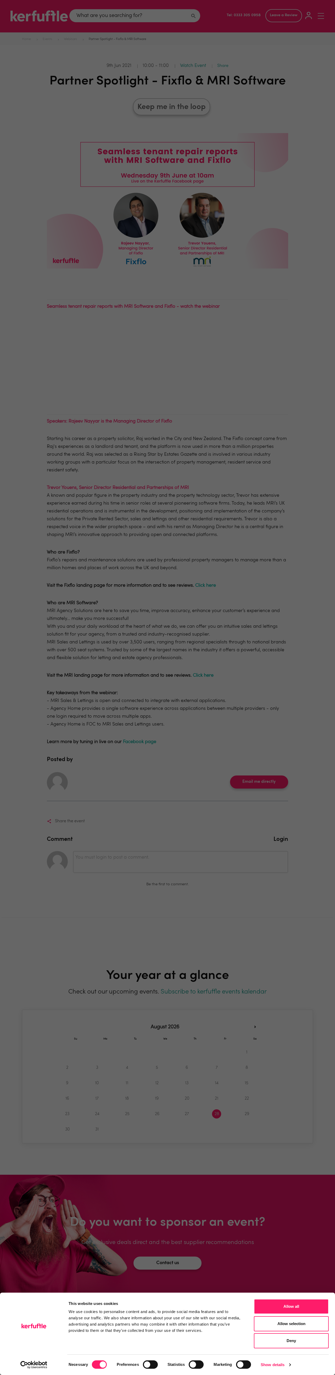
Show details (272, 1364)
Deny (291, 1340)
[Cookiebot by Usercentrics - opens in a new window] (34, 1365)
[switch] (150, 1364)
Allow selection (291, 1323)
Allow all (291, 1306)
